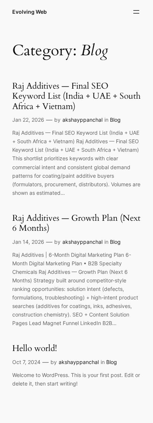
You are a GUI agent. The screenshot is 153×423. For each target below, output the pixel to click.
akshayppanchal (82, 120)
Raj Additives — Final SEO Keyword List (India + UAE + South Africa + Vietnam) (76, 96)
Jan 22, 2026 (28, 120)
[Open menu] (136, 11)
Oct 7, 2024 (26, 362)
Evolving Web (29, 12)
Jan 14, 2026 (28, 242)
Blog (115, 120)
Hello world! (34, 348)
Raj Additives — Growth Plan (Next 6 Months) (76, 223)
